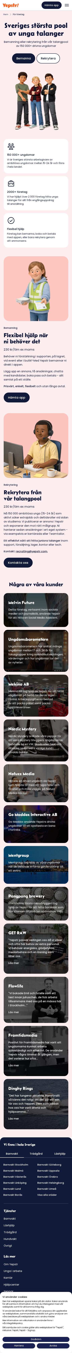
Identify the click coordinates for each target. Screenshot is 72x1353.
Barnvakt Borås (12, 1195)
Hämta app (52, 5)
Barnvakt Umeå (46, 1189)
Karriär (8, 1278)
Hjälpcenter (11, 1285)
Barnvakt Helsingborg (50, 1183)
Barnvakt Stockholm (15, 1164)
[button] (67, 5)
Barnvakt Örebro (47, 1176)
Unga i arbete (13, 1271)
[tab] (12, 1153)
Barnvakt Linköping (14, 1183)
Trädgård (10, 1232)
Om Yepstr (11, 1264)
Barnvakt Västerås (14, 1176)
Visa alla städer (47, 1195)
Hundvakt (10, 1239)
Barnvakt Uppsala (48, 1170)
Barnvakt (10, 1219)
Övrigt (8, 1246)
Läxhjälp (9, 1225)
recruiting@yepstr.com (31, 551)
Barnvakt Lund (12, 1189)
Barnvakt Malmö (13, 1170)
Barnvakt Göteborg (49, 1164)
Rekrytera (48, 58)
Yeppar (8, 1291)
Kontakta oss (18, 563)
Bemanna (23, 58)
